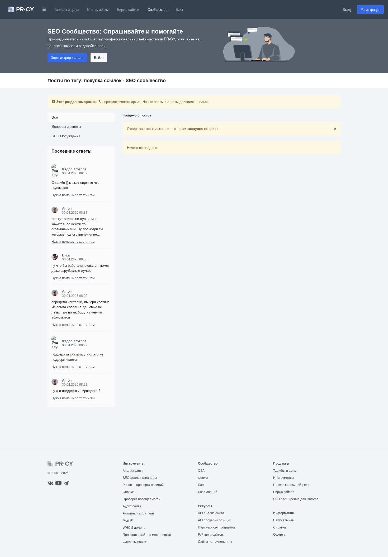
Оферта (279, 534)
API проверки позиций (214, 520)
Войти (98, 57)
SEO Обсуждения (66, 135)
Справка (279, 527)
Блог (179, 9)
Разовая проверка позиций (143, 484)
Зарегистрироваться (67, 57)
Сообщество (157, 9)
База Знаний (207, 491)
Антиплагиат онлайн (138, 513)
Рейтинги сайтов (210, 534)
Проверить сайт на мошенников (147, 534)
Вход (347, 9)
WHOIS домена (134, 527)
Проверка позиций (291, 484)
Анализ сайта (133, 470)
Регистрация (370, 9)
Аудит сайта (132, 506)
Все (55, 117)
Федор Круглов (74, 168)
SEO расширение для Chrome (295, 499)
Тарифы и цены (66, 9)
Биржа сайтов (128, 9)
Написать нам (283, 520)
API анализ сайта (211, 513)
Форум (203, 477)
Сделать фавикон (136, 541)
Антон (67, 208)
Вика (66, 255)
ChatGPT (129, 491)
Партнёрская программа (216, 527)
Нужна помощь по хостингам (72, 195)
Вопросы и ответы (66, 126)
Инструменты (97, 9)
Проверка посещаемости (141, 499)
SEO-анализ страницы (140, 477)
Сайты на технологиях (215, 541)
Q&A (201, 470)
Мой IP (128, 520)
